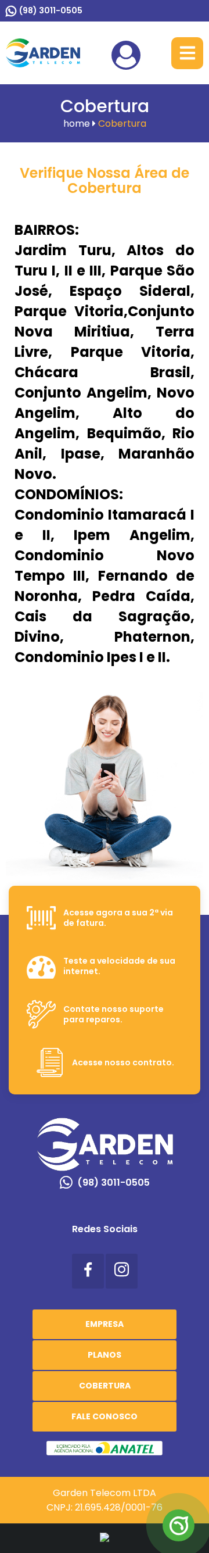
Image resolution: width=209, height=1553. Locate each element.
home (77, 123)
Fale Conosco (104, 1416)
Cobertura (105, 1385)
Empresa (104, 1324)
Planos (104, 1355)
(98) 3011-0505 (50, 10)
